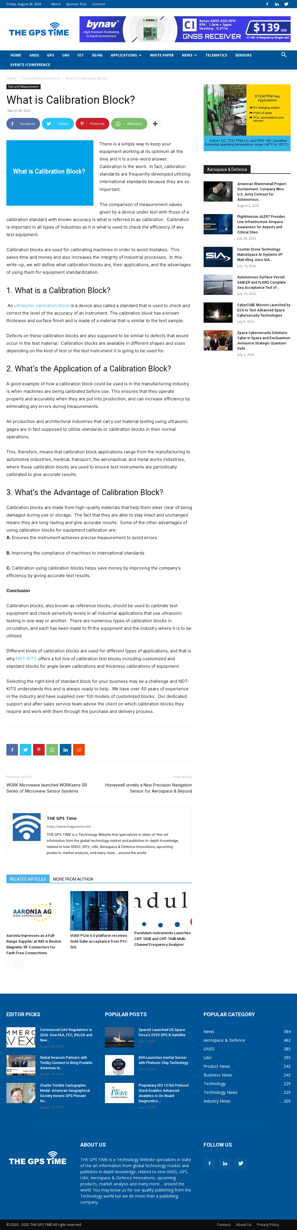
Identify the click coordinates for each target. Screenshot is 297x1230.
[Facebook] (267, 4)
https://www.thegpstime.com (69, 826)
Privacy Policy (268, 1224)
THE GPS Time (62, 818)
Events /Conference (30, 64)
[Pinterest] (39, 749)
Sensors (243, 55)
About (56, 4)
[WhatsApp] (52, 749)
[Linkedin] (276, 4)
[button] (284, 55)
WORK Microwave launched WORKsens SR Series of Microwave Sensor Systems (46, 788)
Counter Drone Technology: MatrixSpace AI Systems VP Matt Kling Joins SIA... (260, 254)
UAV (65, 55)
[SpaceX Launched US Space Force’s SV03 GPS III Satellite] (119, 1037)
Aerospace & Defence (227, 169)
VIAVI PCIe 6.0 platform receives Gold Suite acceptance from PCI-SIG (99, 941)
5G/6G (97, 55)
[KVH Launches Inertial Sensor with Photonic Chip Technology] (119, 1065)
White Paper (162, 55)
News (187, 55)
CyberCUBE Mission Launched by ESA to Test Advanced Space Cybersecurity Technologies (263, 310)
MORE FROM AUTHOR (73, 879)
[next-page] (19, 964)
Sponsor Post (76, 4)
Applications (124, 55)
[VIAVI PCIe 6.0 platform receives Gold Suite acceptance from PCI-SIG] (99, 911)
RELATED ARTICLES (28, 879)
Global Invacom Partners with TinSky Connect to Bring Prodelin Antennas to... (66, 1063)
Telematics (216, 55)
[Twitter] (286, 4)
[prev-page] (10, 964)
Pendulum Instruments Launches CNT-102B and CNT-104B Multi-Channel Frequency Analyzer (162, 939)
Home (15, 55)
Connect (98, 4)
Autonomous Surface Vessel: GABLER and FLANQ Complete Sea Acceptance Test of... (261, 282)
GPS (50, 55)
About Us (243, 1224)
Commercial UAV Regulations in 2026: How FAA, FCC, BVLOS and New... (66, 1035)
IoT (80, 55)
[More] (155, 123)
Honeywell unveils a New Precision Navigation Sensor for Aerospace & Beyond (148, 788)
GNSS (34, 55)
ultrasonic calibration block (41, 305)
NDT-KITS (26, 658)
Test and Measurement (41, 78)
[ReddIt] (79, 749)
